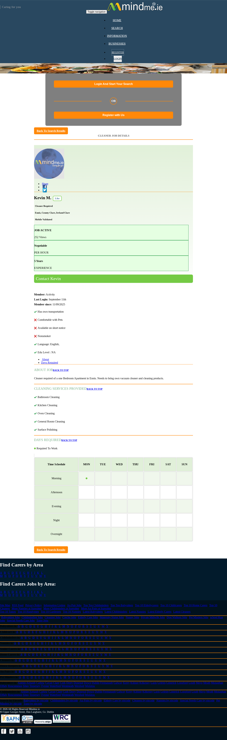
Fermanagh (106, 682)
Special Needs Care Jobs (21, 620)
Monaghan (217, 682)
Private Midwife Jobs (153, 617)
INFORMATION (117, 35)
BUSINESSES (117, 43)
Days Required (49, 362)
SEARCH (117, 28)
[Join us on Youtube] (20, 734)
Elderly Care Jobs (88, 617)
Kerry (126, 682)
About (45, 359)
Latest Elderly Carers (159, 611)
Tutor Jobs (42, 620)
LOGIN (118, 58)
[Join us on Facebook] (4, 734)
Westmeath (68, 685)
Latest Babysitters (93, 611)
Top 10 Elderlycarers (146, 605)
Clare (56, 682)
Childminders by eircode (64, 700)
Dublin (95, 682)
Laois (154, 682)
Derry (69, 682)
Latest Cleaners (181, 611)
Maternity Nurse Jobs (112, 617)
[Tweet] (44, 190)
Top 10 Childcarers (171, 605)
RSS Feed (17, 605)
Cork (63, 682)
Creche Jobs (69, 617)
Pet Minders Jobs (198, 617)
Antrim (22, 682)
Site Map (5, 605)
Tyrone (45, 685)
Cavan (48, 682)
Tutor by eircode (33, 703)
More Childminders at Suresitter (61, 608)
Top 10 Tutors (8, 611)
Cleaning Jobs (52, 617)
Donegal (78, 682)
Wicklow (90, 685)
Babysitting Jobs (10, 617)
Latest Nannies (137, 611)
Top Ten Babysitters (121, 605)
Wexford (79, 685)
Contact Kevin (48, 278)
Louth (192, 682)
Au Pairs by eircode (91, 700)
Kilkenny (144, 682)
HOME (117, 20)
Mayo (199, 682)
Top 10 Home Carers (195, 605)
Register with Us (113, 115)
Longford (182, 682)
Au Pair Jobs (74, 605)
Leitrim (161, 682)
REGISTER (118, 52)
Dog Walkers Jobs (177, 617)
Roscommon (15, 685)
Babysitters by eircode (36, 700)
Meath (206, 682)
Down (87, 682)
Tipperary (34, 685)
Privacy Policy (33, 605)
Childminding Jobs (32, 617)
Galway (118, 682)
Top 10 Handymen (28, 611)
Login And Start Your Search (113, 83)
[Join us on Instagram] (28, 734)
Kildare (134, 682)
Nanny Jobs (132, 617)
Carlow (40, 682)
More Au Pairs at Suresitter (96, 608)
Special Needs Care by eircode (197, 700)
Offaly (3, 685)
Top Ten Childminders (96, 605)
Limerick (171, 682)
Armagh (30, 682)
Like (57, 198)
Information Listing (54, 605)
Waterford (55, 685)
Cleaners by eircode (143, 700)
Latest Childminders (116, 611)
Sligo (26, 685)
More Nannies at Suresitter (26, 608)
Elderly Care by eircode (117, 700)
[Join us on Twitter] (12, 734)
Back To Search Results (51, 130)
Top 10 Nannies (72, 611)
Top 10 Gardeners (51, 611)
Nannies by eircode (167, 700)
